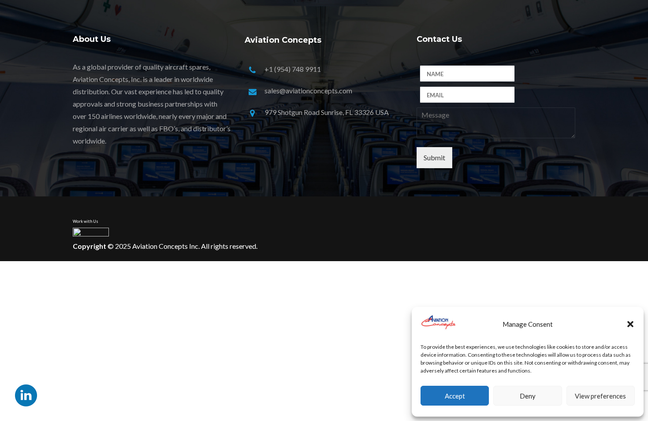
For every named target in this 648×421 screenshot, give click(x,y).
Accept (455, 396)
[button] (630, 324)
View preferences (600, 396)
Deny (528, 396)
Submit (434, 157)
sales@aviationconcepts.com (308, 90)
